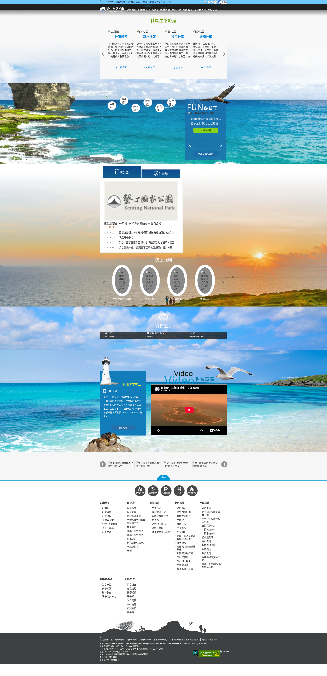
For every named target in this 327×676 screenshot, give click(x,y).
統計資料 (206, 541)
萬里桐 (113, 98)
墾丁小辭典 (108, 528)
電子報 (130, 596)
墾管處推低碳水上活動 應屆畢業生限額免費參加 (207, 123)
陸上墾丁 (135, 108)
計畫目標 (106, 512)
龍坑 (164, 99)
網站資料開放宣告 (209, 639)
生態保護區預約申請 (211, 558)
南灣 (137, 98)
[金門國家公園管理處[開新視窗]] (177, 464)
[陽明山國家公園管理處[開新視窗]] (121, 464)
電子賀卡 (131, 612)
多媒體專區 (200, 10)
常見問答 (158, 2)
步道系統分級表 (185, 569)
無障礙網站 (209, 653)
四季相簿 (106, 588)
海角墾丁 (159, 108)
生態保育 (154, 10)
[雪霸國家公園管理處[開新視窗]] (205, 464)
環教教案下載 (159, 512)
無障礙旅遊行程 (185, 553)
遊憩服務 (176, 10)
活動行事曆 (158, 528)
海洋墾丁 (123, 101)
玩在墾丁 (171, 103)
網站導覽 (121, 2)
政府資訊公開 (209, 545)
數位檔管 (206, 553)
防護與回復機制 (176, 639)
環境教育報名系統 (161, 532)
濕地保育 (131, 539)
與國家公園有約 (160, 516)
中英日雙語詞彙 (117, 639)
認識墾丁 (143, 10)
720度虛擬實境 (110, 524)
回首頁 (129, 2)
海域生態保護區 (135, 535)
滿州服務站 (207, 537)
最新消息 (131, 10)
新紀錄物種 (133, 546)
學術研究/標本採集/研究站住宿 (211, 565)
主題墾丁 (181, 520)
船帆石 (147, 99)
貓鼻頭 (132, 99)
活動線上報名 (159, 524)
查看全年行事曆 (205, 154)
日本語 (144, 2)
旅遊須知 (181, 532)
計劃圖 (105, 508)
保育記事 (131, 512)
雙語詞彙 (131, 592)
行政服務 (187, 10)
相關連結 (131, 608)
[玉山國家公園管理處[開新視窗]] (149, 464)
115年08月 (205, 130)
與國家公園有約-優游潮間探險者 (207, 118)
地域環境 (106, 516)
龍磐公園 (167, 99)
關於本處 (206, 508)
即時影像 (106, 592)
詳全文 (123, 67)
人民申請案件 (209, 533)
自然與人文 (108, 520)
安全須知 (181, 543)
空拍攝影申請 (209, 525)
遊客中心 (181, 508)
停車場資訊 (182, 565)
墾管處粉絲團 (222, 2)
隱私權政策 (132, 639)
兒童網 (151, 2)
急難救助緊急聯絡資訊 (186, 548)
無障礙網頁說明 (192, 639)
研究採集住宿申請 (136, 543)
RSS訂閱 (131, 604)
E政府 (195, 653)
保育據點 (131, 527)
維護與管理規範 (160, 639)
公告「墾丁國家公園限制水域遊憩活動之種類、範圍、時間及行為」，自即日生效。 (163, 242)
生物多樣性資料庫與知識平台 (136, 521)
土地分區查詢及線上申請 (211, 520)
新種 (129, 551)
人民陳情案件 (209, 529)
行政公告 (121, 171)
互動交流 (212, 10)
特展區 (155, 520)
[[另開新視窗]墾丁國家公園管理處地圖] (137, 654)
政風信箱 (104, 639)
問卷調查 (131, 584)
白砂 (118, 99)
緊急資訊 (160, 173)
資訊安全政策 (145, 639)
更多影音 (123, 428)
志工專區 (156, 508)
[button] (163, 478)
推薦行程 (181, 524)
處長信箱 (167, 2)
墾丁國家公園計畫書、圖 (211, 513)
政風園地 (206, 549)
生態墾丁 (112, 106)
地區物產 (106, 532)
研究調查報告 (134, 516)
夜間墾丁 (147, 103)
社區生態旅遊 (184, 516)
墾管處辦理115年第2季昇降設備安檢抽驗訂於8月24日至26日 (152, 232)
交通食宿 (181, 528)
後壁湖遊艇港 (184, 512)
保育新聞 (131, 508)
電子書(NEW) (109, 596)
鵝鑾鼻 (154, 99)
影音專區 (106, 584)
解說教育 (165, 10)
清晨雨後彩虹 (126, 237)
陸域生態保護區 (135, 531)
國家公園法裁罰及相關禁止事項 (186, 537)
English (136, 2)
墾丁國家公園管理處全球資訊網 (113, 9)
